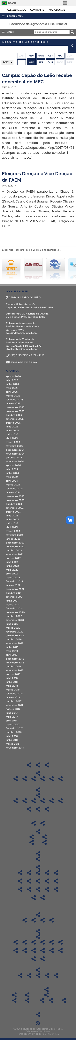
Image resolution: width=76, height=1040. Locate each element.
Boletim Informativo (38, 914)
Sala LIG (20, 872)
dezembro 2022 (15, 542)
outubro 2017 (13, 701)
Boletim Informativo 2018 (24, 920)
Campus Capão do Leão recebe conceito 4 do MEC (37, 78)
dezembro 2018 (15, 658)
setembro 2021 (14, 597)
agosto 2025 (13, 422)
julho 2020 (12, 624)
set (40, 62)
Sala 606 (47, 881)
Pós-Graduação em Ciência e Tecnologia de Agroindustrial (33, 800)
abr (50, 55)
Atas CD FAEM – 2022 (42, 942)
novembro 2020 (15, 612)
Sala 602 (38, 881)
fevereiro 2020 (14, 631)
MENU (9, 32)
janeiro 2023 (13, 539)
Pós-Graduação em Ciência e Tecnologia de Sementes (42, 800)
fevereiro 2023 (14, 535)
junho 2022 (12, 566)
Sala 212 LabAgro (38, 889)
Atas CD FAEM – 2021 (51, 942)
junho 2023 (12, 519)
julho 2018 (12, 678)
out (50, 62)
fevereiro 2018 (14, 693)
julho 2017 (12, 713)
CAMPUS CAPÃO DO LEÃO (25, 297)
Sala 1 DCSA (20, 889)
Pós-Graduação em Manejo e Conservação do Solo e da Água (60, 800)
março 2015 (12, 744)
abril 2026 (12, 392)
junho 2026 (12, 384)
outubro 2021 (13, 593)
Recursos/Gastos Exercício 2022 (38, 975)
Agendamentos (38, 867)
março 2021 (12, 604)
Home (29, 765)
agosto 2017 (13, 709)
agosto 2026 (13, 376)
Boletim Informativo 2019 (33, 920)
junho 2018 (12, 682)
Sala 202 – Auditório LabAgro (29, 889)
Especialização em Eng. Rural (47, 809)
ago (31, 62)
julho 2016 (12, 736)
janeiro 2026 (13, 403)
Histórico (38, 765)
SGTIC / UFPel (50, 1034)
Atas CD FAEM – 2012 (42, 958)
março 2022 (13, 577)
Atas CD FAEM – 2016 (42, 950)
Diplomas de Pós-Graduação (38, 795)
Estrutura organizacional (47, 765)
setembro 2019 (14, 643)
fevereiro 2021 (14, 608)
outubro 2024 (14, 457)
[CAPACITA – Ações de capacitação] (55, 269)
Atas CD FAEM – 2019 (15, 950)
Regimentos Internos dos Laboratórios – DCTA (15, 778)
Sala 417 (20, 881)
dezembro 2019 (15, 635)
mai (60, 55)
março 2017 (12, 724)
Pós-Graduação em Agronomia (15, 800)
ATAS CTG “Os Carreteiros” (46, 995)
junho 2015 (12, 740)
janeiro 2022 (13, 585)
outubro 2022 (14, 550)
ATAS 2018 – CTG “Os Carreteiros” (42, 1000)
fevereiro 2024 (14, 488)
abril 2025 (12, 438)
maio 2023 (12, 523)
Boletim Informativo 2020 (42, 920)
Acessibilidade (17, 9)
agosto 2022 (13, 558)
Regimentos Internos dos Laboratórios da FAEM (38, 773)
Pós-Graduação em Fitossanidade (51, 800)
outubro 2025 (14, 415)
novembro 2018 (15, 662)
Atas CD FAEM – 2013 (33, 958)
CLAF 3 (33, 897)
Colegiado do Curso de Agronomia (31, 837)
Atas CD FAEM (38, 936)
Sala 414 (56, 872)
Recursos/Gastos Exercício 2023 (47, 975)
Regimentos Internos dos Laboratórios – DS (42, 778)
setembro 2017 (14, 705)
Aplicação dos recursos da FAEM (38, 970)
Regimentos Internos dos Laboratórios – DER (51, 778)
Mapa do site (57, 9)
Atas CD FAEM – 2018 (24, 950)
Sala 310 (47, 872)
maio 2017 (12, 716)
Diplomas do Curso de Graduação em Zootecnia (44, 842)
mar (41, 55)
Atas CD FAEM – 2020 (60, 942)
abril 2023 (12, 527)
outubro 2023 (14, 504)
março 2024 (13, 484)
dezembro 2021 (15, 589)
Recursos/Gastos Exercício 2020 (20, 975)
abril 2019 (11, 655)
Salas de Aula (38, 853)
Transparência (38, 931)
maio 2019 (12, 651)
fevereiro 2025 (14, 446)
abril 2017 (11, 720)
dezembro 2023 (15, 496)
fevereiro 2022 (14, 581)
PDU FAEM (38, 1014)
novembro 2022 (15, 546)
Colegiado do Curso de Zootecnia (44, 837)
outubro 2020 (14, 616)
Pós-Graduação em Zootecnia (38, 809)
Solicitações (14, 995)
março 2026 (13, 395)
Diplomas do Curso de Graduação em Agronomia (31, 842)
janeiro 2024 (13, 492)
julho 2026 (12, 380)
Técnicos (42, 823)
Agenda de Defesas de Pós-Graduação (64, 1000)
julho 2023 (12, 515)
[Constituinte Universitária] (33, 269)
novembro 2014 (15, 747)
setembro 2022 (15, 554)
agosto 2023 (13, 511)
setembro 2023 (15, 508)
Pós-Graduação (38, 790)
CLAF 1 (47, 889)
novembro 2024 (15, 453)
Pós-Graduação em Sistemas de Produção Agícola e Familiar (29, 809)
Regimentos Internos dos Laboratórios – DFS (33, 778)
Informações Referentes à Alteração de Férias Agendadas (14, 1000)
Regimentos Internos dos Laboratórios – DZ (60, 778)
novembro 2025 (15, 411)
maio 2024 (12, 477)
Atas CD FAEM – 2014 (60, 950)
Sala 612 (56, 881)
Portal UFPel (15, 16)
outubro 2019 (14, 639)
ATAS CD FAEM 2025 (15, 942)
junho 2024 (12, 473)
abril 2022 (12, 573)
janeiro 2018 (13, 697)
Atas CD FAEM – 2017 (33, 950)
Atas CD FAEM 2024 (24, 942)
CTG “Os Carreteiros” (46, 989)
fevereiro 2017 (14, 728)
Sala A (29, 872)
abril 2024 (12, 480)
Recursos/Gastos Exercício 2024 (56, 975)
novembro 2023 (15, 500)
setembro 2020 (15, 620)
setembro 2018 (14, 670)
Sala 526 (29, 881)
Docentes (33, 823)
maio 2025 (12, 434)
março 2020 (13, 627)
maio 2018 (12, 686)
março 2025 (13, 442)
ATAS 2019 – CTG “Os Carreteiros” (51, 1000)
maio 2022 (12, 569)
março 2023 (13, 531)
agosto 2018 (13, 674)
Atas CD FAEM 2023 (33, 942)
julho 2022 (12, 562)
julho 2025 (12, 426)
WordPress (44, 1031)
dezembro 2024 (15, 450)
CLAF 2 (56, 889)
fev (31, 55)
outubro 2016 (14, 732)
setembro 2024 (15, 461)
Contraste (37, 9)
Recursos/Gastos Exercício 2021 (29, 975)
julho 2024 (12, 469)
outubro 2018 (14, 666)
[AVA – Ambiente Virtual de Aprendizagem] (11, 269)
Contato (27, 995)
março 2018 (13, 689)
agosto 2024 (13, 465)
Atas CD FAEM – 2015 (51, 950)
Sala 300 (38, 872)
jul (21, 62)
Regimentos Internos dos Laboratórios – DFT (24, 778)
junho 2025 (12, 430)
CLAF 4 (42, 897)
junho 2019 (12, 647)
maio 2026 (12, 388)
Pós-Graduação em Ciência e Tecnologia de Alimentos (24, 800)
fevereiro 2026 (14, 399)
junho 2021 (12, 600)
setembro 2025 (15, 419)
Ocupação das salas (38, 859)
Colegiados (38, 831)
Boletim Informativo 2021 (51, 920)
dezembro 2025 (15, 407)
